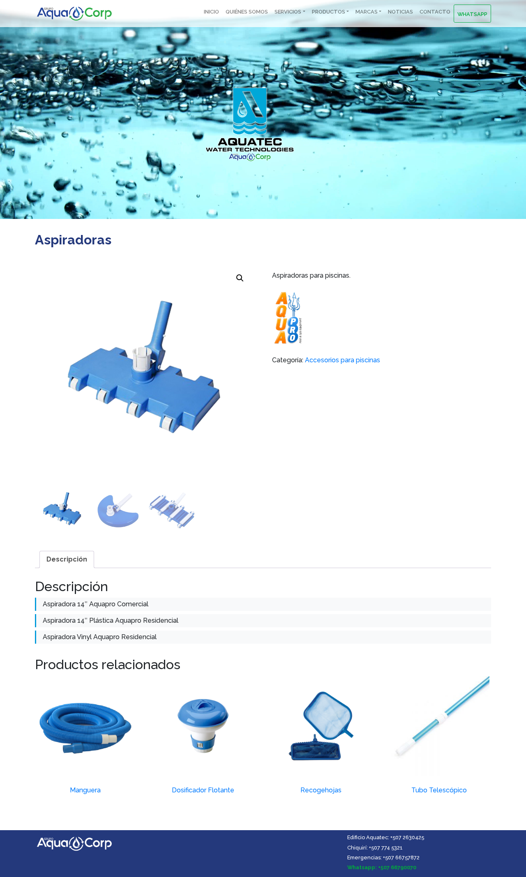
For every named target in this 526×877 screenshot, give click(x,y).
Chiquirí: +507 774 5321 (375, 848)
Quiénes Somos (247, 12)
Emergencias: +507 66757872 (383, 857)
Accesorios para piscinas (342, 360)
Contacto (435, 12)
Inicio (211, 12)
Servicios (288, 12)
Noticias (400, 12)
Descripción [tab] (66, 559)
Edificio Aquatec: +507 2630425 (385, 837)
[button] (240, 278)
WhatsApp (472, 14)
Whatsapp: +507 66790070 (381, 867)
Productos (328, 12)
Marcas (366, 12)
